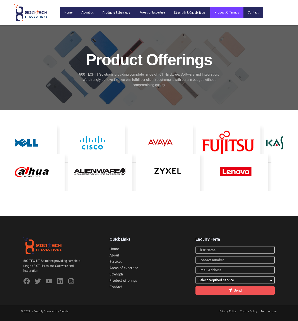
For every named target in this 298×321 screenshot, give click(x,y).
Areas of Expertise (152, 12)
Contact (253, 12)
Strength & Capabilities (189, 12)
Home (69, 12)
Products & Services (116, 12)
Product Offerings (227, 12)
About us (87, 12)
